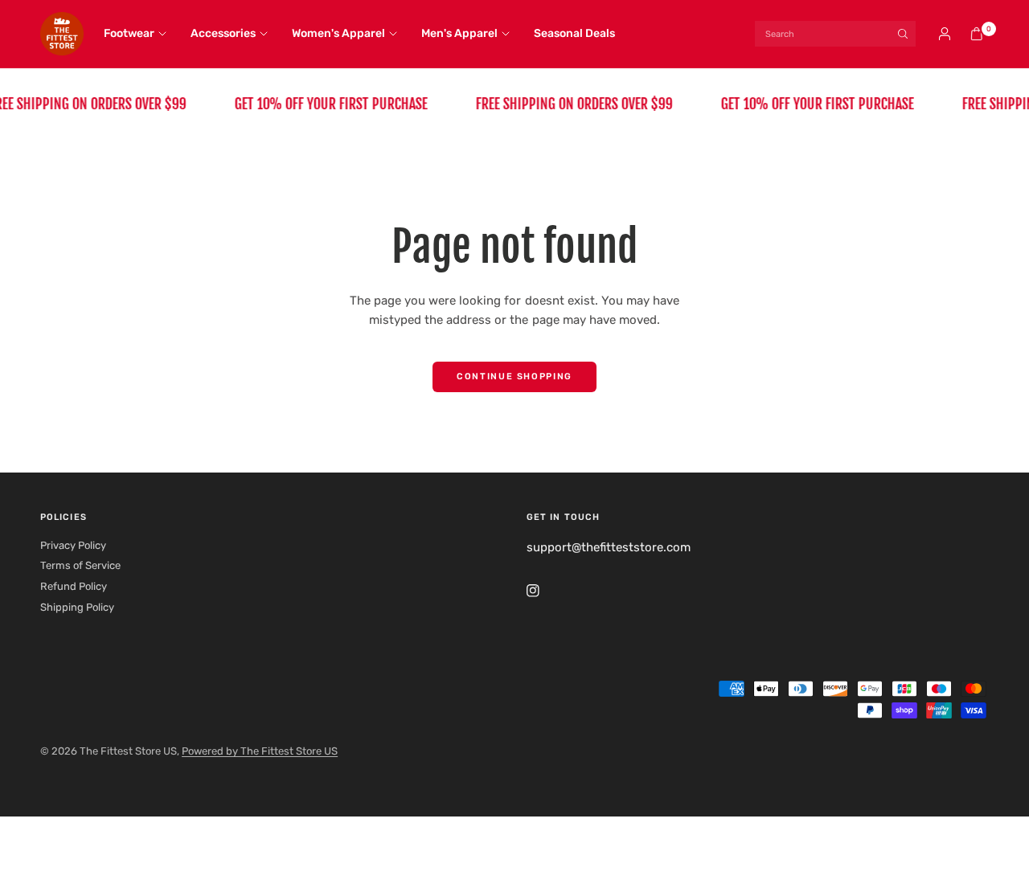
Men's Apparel (459, 33)
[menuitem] (141, 33)
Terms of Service (80, 565)
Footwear (129, 33)
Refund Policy (73, 586)
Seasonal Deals (574, 33)
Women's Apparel (338, 33)
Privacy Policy (73, 545)
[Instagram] (544, 590)
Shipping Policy (77, 607)
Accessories (223, 33)
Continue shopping (514, 376)
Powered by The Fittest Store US (260, 751)
